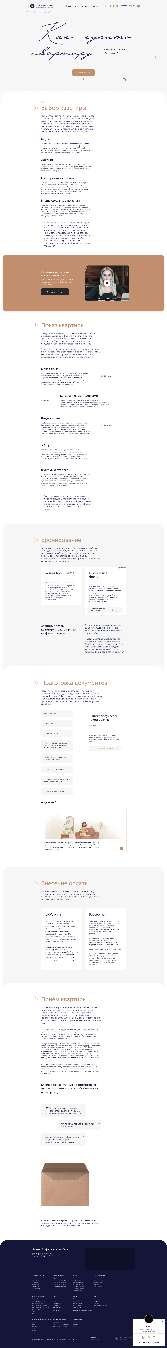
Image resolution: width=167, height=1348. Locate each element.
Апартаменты (36, 1288)
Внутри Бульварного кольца (40, 1307)
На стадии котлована (79, 1278)
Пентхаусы (35, 1284)
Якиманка (55, 1305)
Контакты (96, 1303)
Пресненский (56, 1307)
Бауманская (76, 1301)
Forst (33, 1324)
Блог (95, 1299)
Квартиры (83, 6)
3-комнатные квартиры (59, 1284)
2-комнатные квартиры (59, 1282)
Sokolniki (75, 1324)
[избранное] (106, 6)
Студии (55, 1278)
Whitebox (35, 1282)
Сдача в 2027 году (78, 1284)
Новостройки (71, 6)
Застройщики (97, 1301)
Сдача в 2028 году (78, 1286)
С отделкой (35, 1278)
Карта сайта (50, 1339)
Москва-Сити (36, 1299)
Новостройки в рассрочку (60, 1326)
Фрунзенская (77, 1305)
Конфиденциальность (38, 1339)
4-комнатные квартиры (59, 1286)
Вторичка (94, 6)
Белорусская (77, 1307)
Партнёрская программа (101, 1305)
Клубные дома (57, 1322)
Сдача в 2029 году (78, 1288)
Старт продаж (77, 1280)
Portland (34, 1330)
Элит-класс (97, 1284)
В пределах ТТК (36, 1309)
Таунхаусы (35, 1286)
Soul (33, 1328)
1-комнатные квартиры (59, 1280)
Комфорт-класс (98, 1286)
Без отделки (35, 1280)
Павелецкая (76, 1299)
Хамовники (56, 1299)
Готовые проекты (78, 1290)
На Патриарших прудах (39, 1301)
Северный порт (77, 1322)
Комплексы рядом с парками (61, 1324)
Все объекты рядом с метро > (83, 1310)
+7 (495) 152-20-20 (38, 1257)
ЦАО (33, 1313)
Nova (74, 1326)
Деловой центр (77, 1303)
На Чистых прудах (37, 1303)
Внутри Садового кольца (39, 1305)
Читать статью (83, 72)
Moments (35, 1326)
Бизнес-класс (98, 1278)
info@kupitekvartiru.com (63, 1339)
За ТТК (34, 1311)
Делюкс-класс (98, 1282)
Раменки (55, 1301)
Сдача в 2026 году (78, 1282)
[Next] (121, 848)
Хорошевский (56, 1303)
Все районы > (57, 1310)
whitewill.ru (122, 1339)
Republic (34, 1322)
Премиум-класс (98, 1280)
